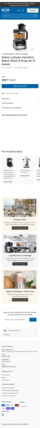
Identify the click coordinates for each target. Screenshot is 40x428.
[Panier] (18, 10)
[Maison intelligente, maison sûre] (20, 280)
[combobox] (20, 16)
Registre (33, 10)
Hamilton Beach (8, 54)
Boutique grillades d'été (20, 228)
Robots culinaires (22, 54)
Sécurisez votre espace (20, 299)
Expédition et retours (8, 388)
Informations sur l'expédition (12, 108)
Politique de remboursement (10, 390)
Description (6, 98)
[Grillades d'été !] (20, 208)
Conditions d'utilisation (9, 395)
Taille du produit (7, 103)
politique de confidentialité (10, 393)
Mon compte (5, 380)
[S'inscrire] (32, 320)
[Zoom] (32, 49)
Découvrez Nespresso (20, 264)
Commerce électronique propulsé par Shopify (15, 424)
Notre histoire (6, 375)
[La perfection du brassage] (20, 244)
